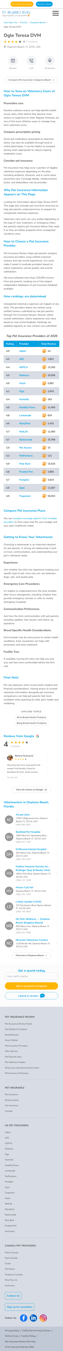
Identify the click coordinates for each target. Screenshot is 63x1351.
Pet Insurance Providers (16, 1045)
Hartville (24, 399)
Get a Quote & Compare (22, 4)
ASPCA (23, 367)
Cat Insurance (11, 1105)
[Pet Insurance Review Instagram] (43, 1318)
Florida (23, 22)
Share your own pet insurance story (22, 1067)
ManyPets (24, 423)
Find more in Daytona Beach (30, 955)
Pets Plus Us (11, 1280)
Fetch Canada (11, 1252)
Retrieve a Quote (44, 4)
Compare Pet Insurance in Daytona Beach (29, 80)
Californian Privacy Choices (36, 1330)
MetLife (23, 431)
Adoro (22, 351)
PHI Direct (10, 1269)
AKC (21, 359)
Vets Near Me (10, 22)
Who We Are (11, 1051)
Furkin (8, 1263)
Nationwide (25, 439)
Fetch (22, 383)
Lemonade (25, 415)
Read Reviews (12, 1034)
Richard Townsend (24, 755)
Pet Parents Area (13, 1056)
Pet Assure (25, 447)
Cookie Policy (28, 1336)
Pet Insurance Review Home (18, 1023)
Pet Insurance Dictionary (17, 1073)
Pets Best (24, 463)
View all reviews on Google (29, 789)
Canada (8, 1111)
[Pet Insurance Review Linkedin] (33, 1318)
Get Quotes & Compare (16, 1029)
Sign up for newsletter (19, 1307)
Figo (21, 391)
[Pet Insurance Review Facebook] (23, 1318)
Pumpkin (24, 479)
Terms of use (11, 1336)
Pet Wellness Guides (15, 1062)
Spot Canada (11, 1258)
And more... (10, 1231)
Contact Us (13, 1295)
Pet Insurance (11, 1094)
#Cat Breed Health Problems (31, 717)
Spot (21, 487)
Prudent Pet (26, 471)
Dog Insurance (12, 1100)
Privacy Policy (12, 1330)
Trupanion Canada (14, 1274)
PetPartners (26, 455)
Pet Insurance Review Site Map (20, 1341)
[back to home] (31, 14)
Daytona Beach (38, 22)
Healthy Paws (27, 407)
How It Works (11, 1040)
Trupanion (25, 496)
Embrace (24, 375)
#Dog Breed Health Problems (32, 723)
